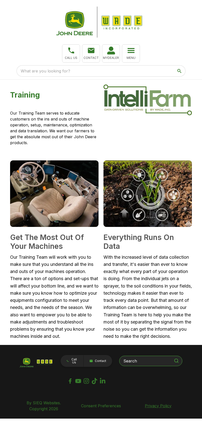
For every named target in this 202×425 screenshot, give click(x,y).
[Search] (176, 360)
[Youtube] (78, 381)
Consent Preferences (101, 405)
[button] (71, 53)
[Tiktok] (94, 381)
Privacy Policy (158, 405)
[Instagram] (86, 381)
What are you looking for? (45, 70)
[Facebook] (70, 381)
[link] (111, 53)
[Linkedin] (103, 381)
